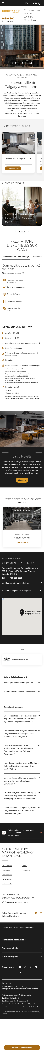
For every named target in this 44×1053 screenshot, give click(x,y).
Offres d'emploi (26, 995)
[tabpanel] (22, 449)
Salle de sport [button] (12, 308)
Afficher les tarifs (13, 168)
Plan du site (27, 1007)
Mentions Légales (28, 1004)
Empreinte (26, 870)
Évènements (7, 884)
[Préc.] (16, 232)
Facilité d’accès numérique (11, 1007)
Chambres (6, 870)
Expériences (6, 879)
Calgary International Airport (17, 583)
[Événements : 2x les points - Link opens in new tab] (22, 206)
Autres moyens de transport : (18, 590)
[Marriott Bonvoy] (36, 3)
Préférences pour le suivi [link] (10, 995)
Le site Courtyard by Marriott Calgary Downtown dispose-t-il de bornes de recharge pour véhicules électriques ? (20, 796)
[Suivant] (28, 232)
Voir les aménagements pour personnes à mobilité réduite (21, 354)
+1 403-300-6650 (14, 578)
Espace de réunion (14, 301)
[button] (26, 3)
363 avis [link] (10, 21)
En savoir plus (20, 542)
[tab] (16, 256)
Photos (24, 866)
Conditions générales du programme (14, 1001)
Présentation (7, 866)
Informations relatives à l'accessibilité (20, 691)
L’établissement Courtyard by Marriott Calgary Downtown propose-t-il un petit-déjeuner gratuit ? (20, 810)
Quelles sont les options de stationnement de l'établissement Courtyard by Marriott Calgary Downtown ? (18, 749)
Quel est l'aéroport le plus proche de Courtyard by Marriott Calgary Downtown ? (20, 781)
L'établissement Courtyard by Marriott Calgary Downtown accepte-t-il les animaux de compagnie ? (20, 733)
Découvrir (22, 480)
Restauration (7, 875)
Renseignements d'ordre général (18, 682)
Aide (34, 1007)
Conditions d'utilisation (9, 998)
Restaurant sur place (15, 280)
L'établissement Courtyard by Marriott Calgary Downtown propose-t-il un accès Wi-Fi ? (20, 766)
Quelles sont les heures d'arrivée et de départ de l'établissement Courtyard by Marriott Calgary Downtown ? (20, 719)
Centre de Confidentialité (10, 1004)
